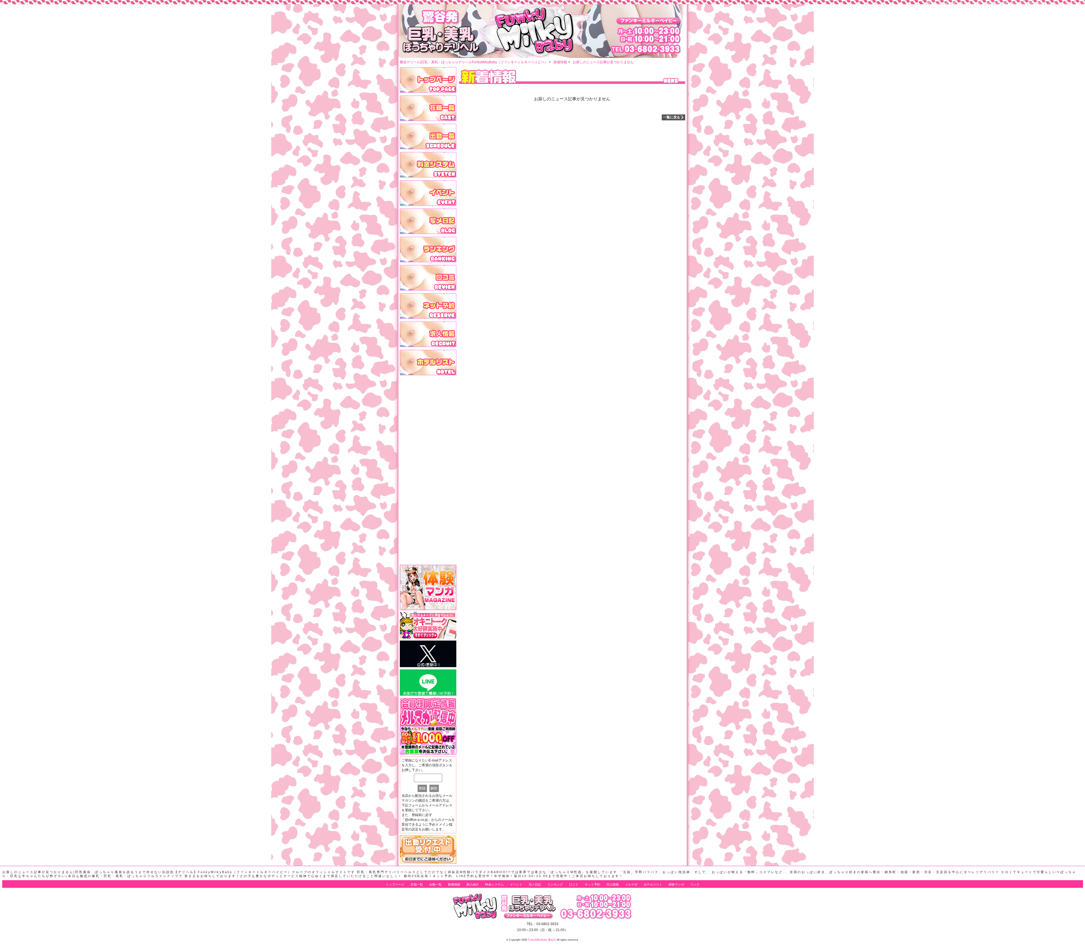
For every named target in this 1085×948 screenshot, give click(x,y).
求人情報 (612, 884)
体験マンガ (676, 884)
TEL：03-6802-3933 (542, 924)
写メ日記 (535, 884)
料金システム (494, 884)
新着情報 (560, 62)
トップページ (395, 884)
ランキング (555, 884)
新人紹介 (472, 884)
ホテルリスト (653, 884)
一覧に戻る (671, 117)
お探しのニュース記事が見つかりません (603, 62)
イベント (516, 884)
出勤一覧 (435, 884)
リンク (695, 884)
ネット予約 (592, 884)
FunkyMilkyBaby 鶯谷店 (542, 939)
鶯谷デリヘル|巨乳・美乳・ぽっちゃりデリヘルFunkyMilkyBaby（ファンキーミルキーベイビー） (474, 62)
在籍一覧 (417, 884)
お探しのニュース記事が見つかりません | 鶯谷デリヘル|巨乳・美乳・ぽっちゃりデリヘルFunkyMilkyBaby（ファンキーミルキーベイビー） (1005, 2)
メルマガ (631, 884)
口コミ (573, 884)
